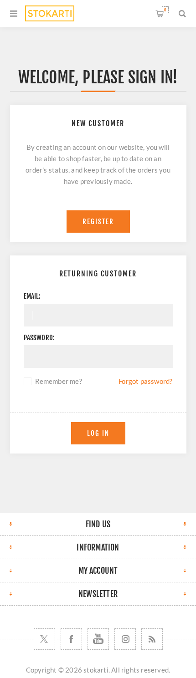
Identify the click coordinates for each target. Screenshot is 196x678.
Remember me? (58, 381)
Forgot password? (145, 381)
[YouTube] (98, 639)
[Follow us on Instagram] (125, 639)
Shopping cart (165, 9)
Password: (39, 337)
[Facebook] (71, 639)
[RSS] (152, 639)
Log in (98, 433)
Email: (32, 296)
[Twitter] (44, 639)
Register (98, 221)
